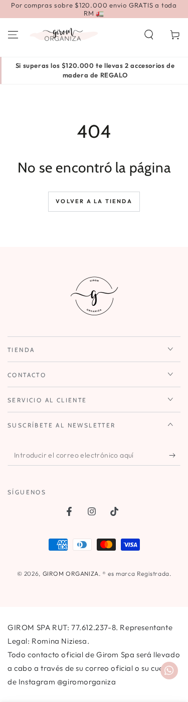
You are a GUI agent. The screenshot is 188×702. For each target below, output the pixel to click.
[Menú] (13, 34)
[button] (149, 34)
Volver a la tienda (94, 201)
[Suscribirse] (174, 456)
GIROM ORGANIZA (71, 573)
